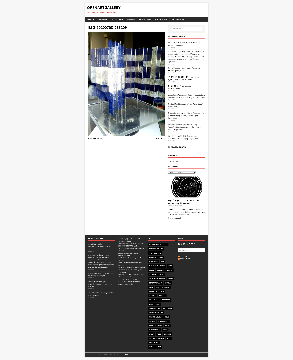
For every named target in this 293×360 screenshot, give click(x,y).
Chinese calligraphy (157, 279)
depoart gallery (155, 283)
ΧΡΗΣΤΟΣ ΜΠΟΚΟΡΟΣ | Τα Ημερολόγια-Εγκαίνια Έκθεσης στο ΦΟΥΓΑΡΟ (100, 284)
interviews (167, 308)
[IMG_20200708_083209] (126, 134)
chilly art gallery (156, 274)
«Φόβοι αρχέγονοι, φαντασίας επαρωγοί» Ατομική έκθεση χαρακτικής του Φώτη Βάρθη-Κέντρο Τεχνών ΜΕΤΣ (185, 127)
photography (154, 330)
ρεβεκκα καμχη (155, 347)
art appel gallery (156, 249)
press (165, 330)
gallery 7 (152, 300)
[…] (195, 214)
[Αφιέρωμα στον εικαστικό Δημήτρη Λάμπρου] (186, 196)
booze (151, 270)
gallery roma (154, 304)
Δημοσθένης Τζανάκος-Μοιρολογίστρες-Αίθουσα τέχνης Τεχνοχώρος (99, 246)
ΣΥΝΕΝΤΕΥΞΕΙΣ (161, 19)
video (159, 334)
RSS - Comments (185, 258)
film (162, 291)
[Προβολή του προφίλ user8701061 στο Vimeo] (192, 244)
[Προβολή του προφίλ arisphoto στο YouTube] (189, 244)
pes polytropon (155, 325)
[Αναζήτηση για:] (187, 29)
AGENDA (90, 19)
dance (170, 279)
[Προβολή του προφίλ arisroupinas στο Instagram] (184, 244)
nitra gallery (163, 321)
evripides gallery (163, 287)
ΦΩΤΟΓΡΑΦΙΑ (117, 19)
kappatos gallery (156, 313)
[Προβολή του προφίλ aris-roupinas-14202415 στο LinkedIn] (187, 244)
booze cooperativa (164, 270)
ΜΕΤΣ (169, 338)
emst (151, 287)
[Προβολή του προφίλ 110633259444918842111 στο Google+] (194, 244)
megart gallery (155, 317)
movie (167, 317)
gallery (162, 296)
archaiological (155, 245)
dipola (168, 283)
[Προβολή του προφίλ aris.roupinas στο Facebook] (179, 244)
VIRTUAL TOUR (178, 19)
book (170, 266)
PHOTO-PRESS (145, 19)
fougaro (152, 296)
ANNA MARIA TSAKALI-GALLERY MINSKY (131, 275)
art (166, 245)
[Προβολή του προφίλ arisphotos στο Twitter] (182, 244)
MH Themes (128, 355)
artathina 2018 (155, 253)
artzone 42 (153, 262)
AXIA (162, 262)
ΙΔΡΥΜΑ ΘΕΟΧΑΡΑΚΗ (156, 338)
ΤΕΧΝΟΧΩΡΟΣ (154, 343)
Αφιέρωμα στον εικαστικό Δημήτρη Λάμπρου (183, 201)
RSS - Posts (184, 256)
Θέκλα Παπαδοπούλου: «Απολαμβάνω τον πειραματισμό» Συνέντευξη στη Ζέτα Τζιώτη (131, 269)
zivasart (167, 334)
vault (151, 334)
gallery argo (165, 300)
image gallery (154, 308)
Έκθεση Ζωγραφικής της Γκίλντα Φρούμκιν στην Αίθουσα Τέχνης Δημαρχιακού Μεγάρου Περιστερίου (186, 115)
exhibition (153, 291)
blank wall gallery (157, 266)
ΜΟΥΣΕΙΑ (131, 19)
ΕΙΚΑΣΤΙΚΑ (102, 19)
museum (152, 321)
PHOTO (167, 325)
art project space (156, 257)
